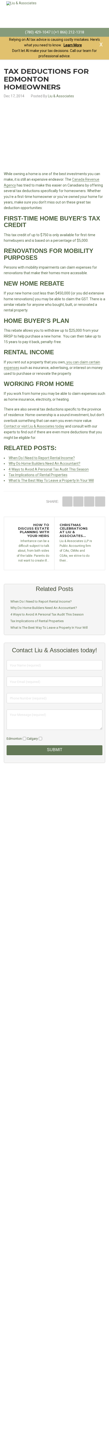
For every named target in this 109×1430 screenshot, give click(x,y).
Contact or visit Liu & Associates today (34, 426)
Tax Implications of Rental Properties (38, 475)
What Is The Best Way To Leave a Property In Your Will (51, 480)
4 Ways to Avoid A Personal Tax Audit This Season (49, 469)
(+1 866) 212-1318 (68, 32)
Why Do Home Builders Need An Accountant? (44, 463)
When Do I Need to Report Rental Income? (42, 458)
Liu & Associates (61, 96)
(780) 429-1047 (37, 32)
